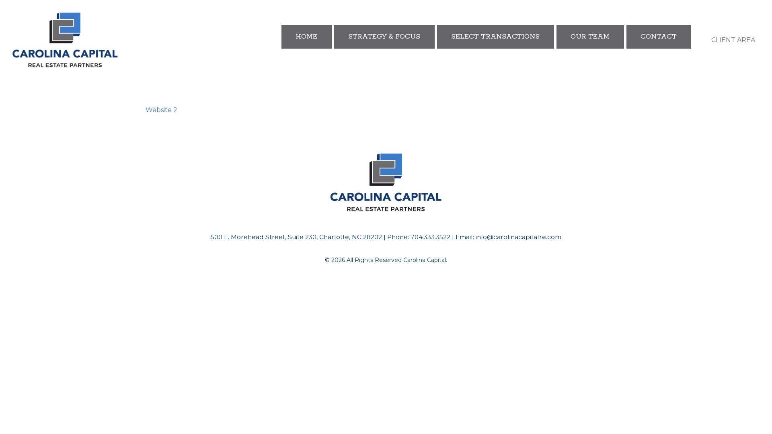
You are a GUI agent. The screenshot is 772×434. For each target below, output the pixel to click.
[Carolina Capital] (65, 40)
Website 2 (161, 110)
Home (306, 36)
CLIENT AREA (733, 40)
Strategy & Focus (384, 36)
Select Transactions (495, 36)
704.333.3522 (430, 237)
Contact (659, 36)
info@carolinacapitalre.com (518, 237)
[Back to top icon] (733, 417)
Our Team (590, 36)
